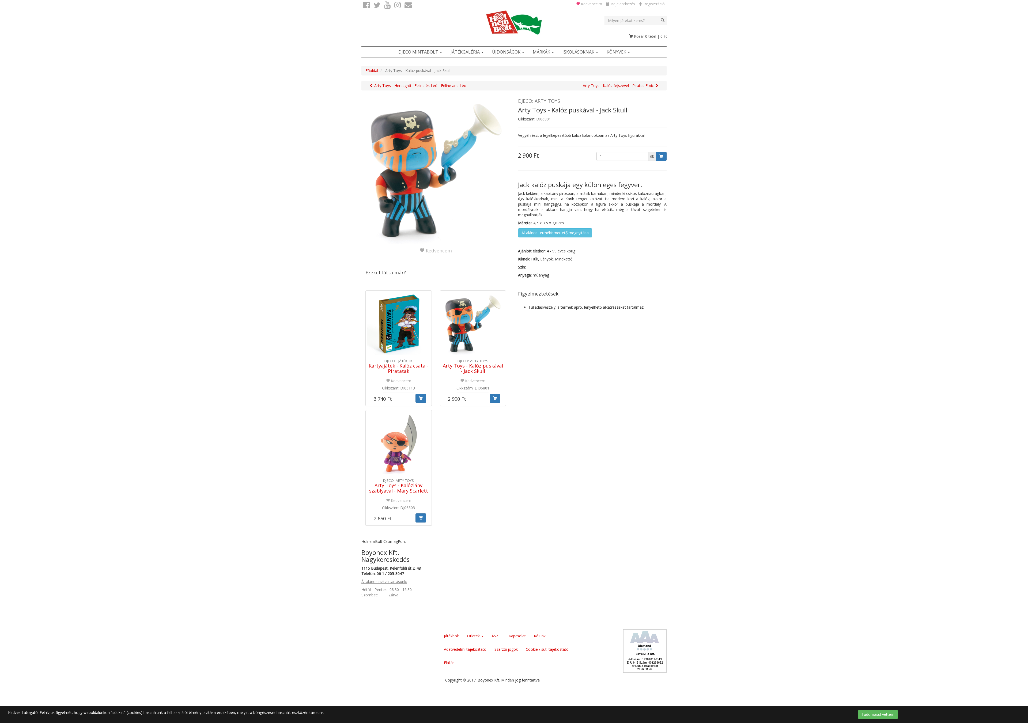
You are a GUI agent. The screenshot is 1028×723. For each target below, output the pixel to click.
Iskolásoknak (578, 52)
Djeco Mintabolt (418, 52)
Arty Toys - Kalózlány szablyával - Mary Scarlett (398, 488)
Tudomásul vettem (877, 714)
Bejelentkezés (622, 3)
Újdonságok (506, 52)
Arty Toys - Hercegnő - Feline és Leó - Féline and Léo (419, 85)
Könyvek (617, 52)
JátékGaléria (466, 52)
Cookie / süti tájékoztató (547, 649)
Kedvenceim (591, 3)
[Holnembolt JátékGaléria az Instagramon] (397, 5)
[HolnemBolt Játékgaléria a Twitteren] (377, 5)
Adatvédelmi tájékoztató (465, 649)
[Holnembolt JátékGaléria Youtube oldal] (387, 5)
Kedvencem (438, 250)
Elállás (449, 662)
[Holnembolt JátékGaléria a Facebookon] (366, 5)
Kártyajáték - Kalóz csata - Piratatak (398, 368)
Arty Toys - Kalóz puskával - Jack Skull (473, 368)
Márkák (542, 52)
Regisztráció (653, 3)
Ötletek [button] (474, 635)
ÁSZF (496, 635)
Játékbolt (451, 635)
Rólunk (540, 635)
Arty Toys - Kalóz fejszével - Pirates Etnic (619, 85)
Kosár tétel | (650, 36)
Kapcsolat (517, 635)
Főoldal (371, 70)
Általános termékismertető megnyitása (555, 232)
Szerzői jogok (506, 649)
